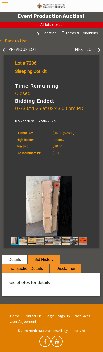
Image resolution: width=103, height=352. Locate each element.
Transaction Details (26, 268)
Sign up (64, 316)
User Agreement (23, 321)
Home (15, 316)
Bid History (44, 259)
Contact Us (33, 316)
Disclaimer (65, 268)
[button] (90, 180)
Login (50, 316)
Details (15, 259)
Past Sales (82, 316)
